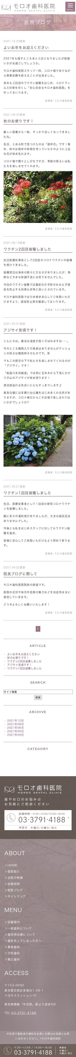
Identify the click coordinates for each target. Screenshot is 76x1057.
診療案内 (14, 922)
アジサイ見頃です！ (21, 330)
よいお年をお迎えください (26, 47)
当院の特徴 (15, 877)
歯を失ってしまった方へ (25, 940)
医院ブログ (15, 890)
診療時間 (14, 884)
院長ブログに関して (20, 574)
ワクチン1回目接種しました (28, 493)
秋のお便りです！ (19, 121)
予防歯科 (14, 953)
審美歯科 (14, 947)
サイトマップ (17, 896)
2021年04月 (15, 734)
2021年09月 (15, 724)
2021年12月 (15, 720)
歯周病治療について (21, 934)
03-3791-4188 (23, 1013)
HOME (12, 865)
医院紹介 (14, 871)
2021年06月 (15, 727)
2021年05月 (15, 731)
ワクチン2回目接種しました (28, 249)
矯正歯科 (14, 959)
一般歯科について (20, 928)
